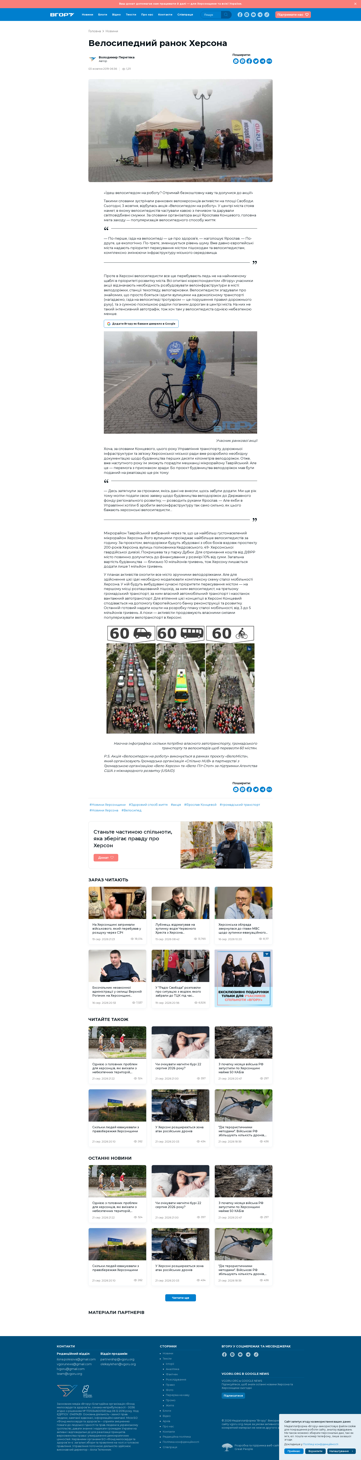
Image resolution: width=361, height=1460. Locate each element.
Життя (170, 1405)
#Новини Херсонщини (108, 805)
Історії (170, 1363)
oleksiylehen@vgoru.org (118, 1364)
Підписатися (233, 1395)
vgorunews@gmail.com (74, 1364)
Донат (103, 858)
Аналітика (172, 1369)
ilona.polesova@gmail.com (76, 1359)
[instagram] (246, 15)
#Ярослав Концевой (200, 805)
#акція (176, 805)
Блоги (102, 14)
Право (170, 1384)
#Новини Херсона (104, 810)
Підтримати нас (290, 15)
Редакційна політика (177, 1436)
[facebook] (239, 15)
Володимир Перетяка (117, 57)
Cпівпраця (185, 14)
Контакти (165, 14)
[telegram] (259, 15)
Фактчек (172, 1374)
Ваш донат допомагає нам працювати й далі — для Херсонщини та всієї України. (180, 3)
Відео (116, 14)
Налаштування (339, 1451)
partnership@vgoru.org (117, 1359)
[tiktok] (266, 15)
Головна (94, 31)
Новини (87, 14)
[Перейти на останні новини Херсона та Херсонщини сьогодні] (62, 14)
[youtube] (253, 15)
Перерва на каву (177, 1395)
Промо (170, 1400)
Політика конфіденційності (181, 1441)
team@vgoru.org (69, 1374)
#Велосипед (131, 810)
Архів (166, 1421)
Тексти (131, 14)
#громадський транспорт (240, 805)
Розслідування (176, 1379)
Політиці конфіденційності (320, 1444)
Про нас (147, 14)
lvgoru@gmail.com (71, 1369)
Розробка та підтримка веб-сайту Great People (258, 1447)
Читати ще (180, 1298)
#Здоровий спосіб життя (148, 805)
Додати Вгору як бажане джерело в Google (143, 323)
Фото (169, 1390)
